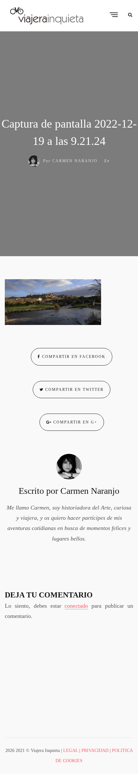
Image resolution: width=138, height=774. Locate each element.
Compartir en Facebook (73, 356)
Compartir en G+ (74, 422)
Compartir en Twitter (74, 389)
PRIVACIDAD (95, 750)
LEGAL (70, 750)
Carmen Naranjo (75, 161)
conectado (76, 606)
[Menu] (114, 15)
